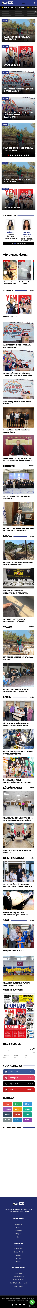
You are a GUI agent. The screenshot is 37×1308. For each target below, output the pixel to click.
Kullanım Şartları (18, 1277)
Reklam (18, 1255)
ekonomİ (9, 466)
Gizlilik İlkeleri (18, 1273)
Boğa (17, 1104)
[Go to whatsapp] (32, 1302)
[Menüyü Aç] (23, 3)
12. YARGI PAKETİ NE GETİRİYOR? (27, 236)
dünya (7, 536)
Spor (18, 1237)
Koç (7, 1104)
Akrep (17, 1114)
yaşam (7, 627)
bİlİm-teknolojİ (13, 858)
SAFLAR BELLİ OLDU (22, 8)
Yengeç (8, 1109)
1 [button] (8, 155)
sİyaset (8, 290)
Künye (18, 1258)
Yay (27, 1114)
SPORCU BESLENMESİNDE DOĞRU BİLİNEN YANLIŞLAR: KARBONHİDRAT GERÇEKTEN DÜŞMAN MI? (10, 239)
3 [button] (12, 155)
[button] (4, 143)
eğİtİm (7, 697)
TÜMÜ (31, 290)
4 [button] (15, 155)
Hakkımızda (18, 1249)
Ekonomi (19, 1231)
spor (6, 920)
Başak (27, 1109)
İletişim (18, 1261)
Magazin (18, 1234)
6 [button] (19, 155)
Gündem (18, 1224)
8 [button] (24, 155)
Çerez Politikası (18, 1280)
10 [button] (28, 155)
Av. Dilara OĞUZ (27, 232)
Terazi (7, 1114)
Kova (17, 1120)
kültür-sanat (12, 787)
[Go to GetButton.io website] (32, 1306)
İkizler (27, 1104)
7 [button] (22, 155)
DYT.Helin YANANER (11, 233)
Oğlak (7, 1120)
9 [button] (26, 155)
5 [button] (17, 155)
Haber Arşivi (18, 1252)
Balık (27, 1120)
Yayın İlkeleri (18, 1286)
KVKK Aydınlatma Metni (18, 1283)
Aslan (17, 1109)
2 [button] (10, 155)
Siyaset (18, 1227)
